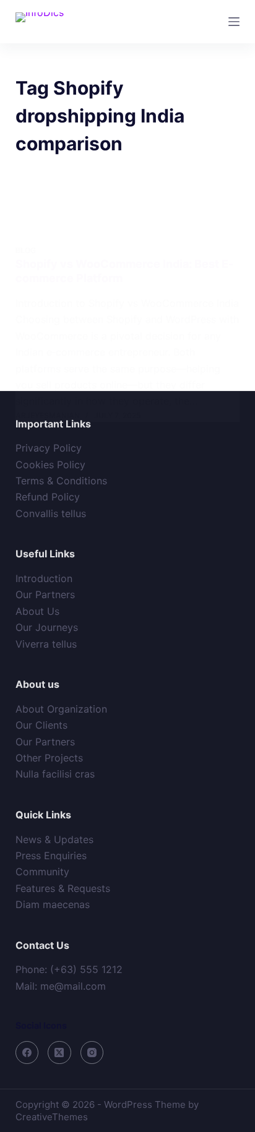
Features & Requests (62, 888)
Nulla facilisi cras (55, 774)
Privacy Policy (48, 448)
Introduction (43, 578)
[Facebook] (27, 1053)
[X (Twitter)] (59, 1053)
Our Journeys (46, 627)
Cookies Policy (50, 464)
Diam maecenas (52, 904)
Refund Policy (47, 497)
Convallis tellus (50, 513)
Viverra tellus (46, 644)
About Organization (61, 709)
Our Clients (41, 725)
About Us (37, 611)
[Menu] (234, 21)
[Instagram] (92, 1053)
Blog (25, 250)
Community (42, 871)
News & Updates (54, 839)
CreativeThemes (51, 1117)
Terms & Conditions (61, 480)
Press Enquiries (51, 855)
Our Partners (45, 594)
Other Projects (49, 758)
